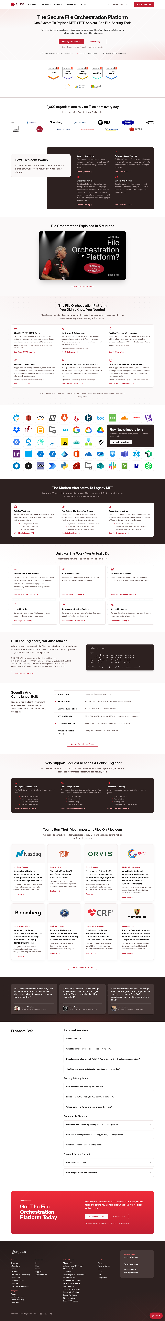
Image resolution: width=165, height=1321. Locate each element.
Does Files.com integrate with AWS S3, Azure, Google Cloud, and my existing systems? (103, 1059)
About (13, 1294)
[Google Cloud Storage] (88, 430)
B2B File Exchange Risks (72, 1280)
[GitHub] (51, 1314)
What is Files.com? (74, 1039)
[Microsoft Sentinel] (112, 454)
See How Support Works (25, 808)
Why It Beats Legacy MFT (25, 533)
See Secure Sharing (120, 620)
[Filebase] (40, 430)
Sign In (128, 4)
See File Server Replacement (121, 383)
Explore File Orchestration (83, 286)
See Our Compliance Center (83, 744)
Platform (31, 4)
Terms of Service (104, 1266)
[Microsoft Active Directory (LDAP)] (28, 454)
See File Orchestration (119, 533)
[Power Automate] (52, 466)
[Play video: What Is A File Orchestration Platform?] (82, 255)
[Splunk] (124, 466)
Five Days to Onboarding (20, 1275)
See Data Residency (71, 533)
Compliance (102, 1278)
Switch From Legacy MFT (20, 1286)
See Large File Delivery (24, 620)
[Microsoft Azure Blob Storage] (40, 454)
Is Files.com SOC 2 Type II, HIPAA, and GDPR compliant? (90, 1097)
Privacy (100, 1263)
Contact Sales (117, 4)
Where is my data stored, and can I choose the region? (89, 1107)
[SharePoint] (100, 466)
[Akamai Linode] (16, 418)
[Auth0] (64, 418)
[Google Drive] (100, 430)
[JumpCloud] (76, 442)
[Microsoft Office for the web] (76, 454)
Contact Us (15, 1303)
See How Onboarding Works (73, 808)
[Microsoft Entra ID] (64, 454)
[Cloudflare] (124, 418)
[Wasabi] (148, 466)
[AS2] (52, 418)
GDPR (100, 1269)
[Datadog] (148, 418)
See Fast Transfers (118, 352)
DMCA (100, 1275)
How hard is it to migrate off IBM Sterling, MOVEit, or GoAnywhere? (94, 1135)
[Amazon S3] (28, 418)
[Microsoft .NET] (16, 454)
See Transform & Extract (72, 383)
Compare (14, 1283)
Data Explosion (68, 1286)
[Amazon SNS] (40, 418)
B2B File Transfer (69, 1278)
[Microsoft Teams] (124, 454)
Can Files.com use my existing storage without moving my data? (93, 1069)
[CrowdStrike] (136, 418)
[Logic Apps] (88, 442)
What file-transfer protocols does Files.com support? (88, 1049)
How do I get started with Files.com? (81, 1172)
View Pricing (94, 41)
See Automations (123, 172)
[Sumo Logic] (136, 466)
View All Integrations (121, 442)
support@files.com (131, 1257)
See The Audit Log (123, 205)
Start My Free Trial (144, 4)
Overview (14, 1263)
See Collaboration (70, 352)
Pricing (83, 4)
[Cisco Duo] (112, 418)
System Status (47, 1275)
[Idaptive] (40, 442)
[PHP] (40, 466)
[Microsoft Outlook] (100, 454)
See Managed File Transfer (26, 594)
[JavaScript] (64, 442)
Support (38, 1272)
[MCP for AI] (100, 442)
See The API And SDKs (24, 673)
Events (37, 1269)
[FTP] (52, 430)
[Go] (64, 430)
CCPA (100, 1272)
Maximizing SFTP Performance (74, 1275)
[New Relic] (148, 454)
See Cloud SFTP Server (24, 352)
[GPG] (28, 442)
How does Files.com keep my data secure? (84, 1087)
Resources (71, 4)
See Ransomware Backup (73, 620)
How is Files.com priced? (76, 1162)
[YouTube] (40, 1314)
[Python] (64, 466)
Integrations (44, 4)
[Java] (52, 442)
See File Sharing (84, 205)
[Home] (17, 4)
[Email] (28, 430)
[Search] (108, 4)
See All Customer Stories (82, 967)
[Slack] (112, 466)
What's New (15, 1278)
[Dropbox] (16, 430)
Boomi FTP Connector (71, 1301)
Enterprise (58, 4)
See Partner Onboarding (73, 594)
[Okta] (16, 466)
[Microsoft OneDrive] (88, 454)
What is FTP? (67, 1263)
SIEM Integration (69, 1298)
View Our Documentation (118, 808)
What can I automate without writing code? (84, 1145)
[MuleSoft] (136, 454)
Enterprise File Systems (71, 1289)
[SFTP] (88, 466)
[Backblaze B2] (76, 418)
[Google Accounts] (76, 430)
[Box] (100, 418)
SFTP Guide (67, 1272)
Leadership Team (17, 1297)
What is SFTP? (68, 1269)
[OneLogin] (28, 466)
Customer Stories (17, 1280)
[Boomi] (88, 418)
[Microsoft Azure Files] (52, 454)
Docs (37, 1263)
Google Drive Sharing (71, 1292)
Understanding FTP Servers (73, 1266)
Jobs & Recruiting (22, 1300)
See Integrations (84, 172)
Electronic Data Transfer (72, 1283)
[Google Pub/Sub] (16, 442)
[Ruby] (76, 466)
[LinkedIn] (46, 1314)
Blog (37, 1266)
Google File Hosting (70, 1295)
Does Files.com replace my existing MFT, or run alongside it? (92, 1124)
